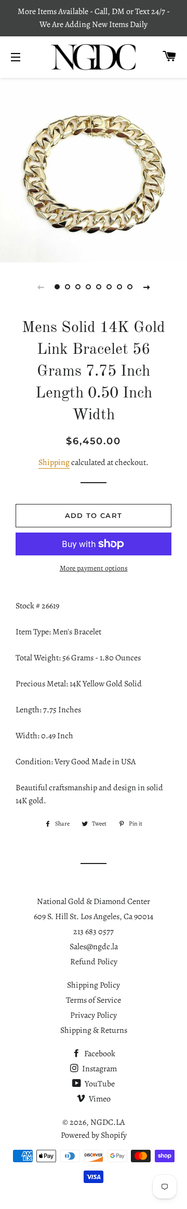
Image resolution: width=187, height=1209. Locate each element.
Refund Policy (93, 961)
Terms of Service (93, 1000)
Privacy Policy (93, 1015)
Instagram (99, 1068)
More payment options (94, 568)
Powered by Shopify (94, 1135)
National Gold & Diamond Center (93, 901)
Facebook (99, 1053)
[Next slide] (146, 286)
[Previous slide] (40, 286)
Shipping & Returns (93, 1030)
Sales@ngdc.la (94, 946)
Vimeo (99, 1099)
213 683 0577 (93, 931)
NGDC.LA (107, 1122)
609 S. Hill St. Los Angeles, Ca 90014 (93, 916)
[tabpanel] (93, 168)
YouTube (99, 1084)
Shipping (54, 462)
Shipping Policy (93, 985)
